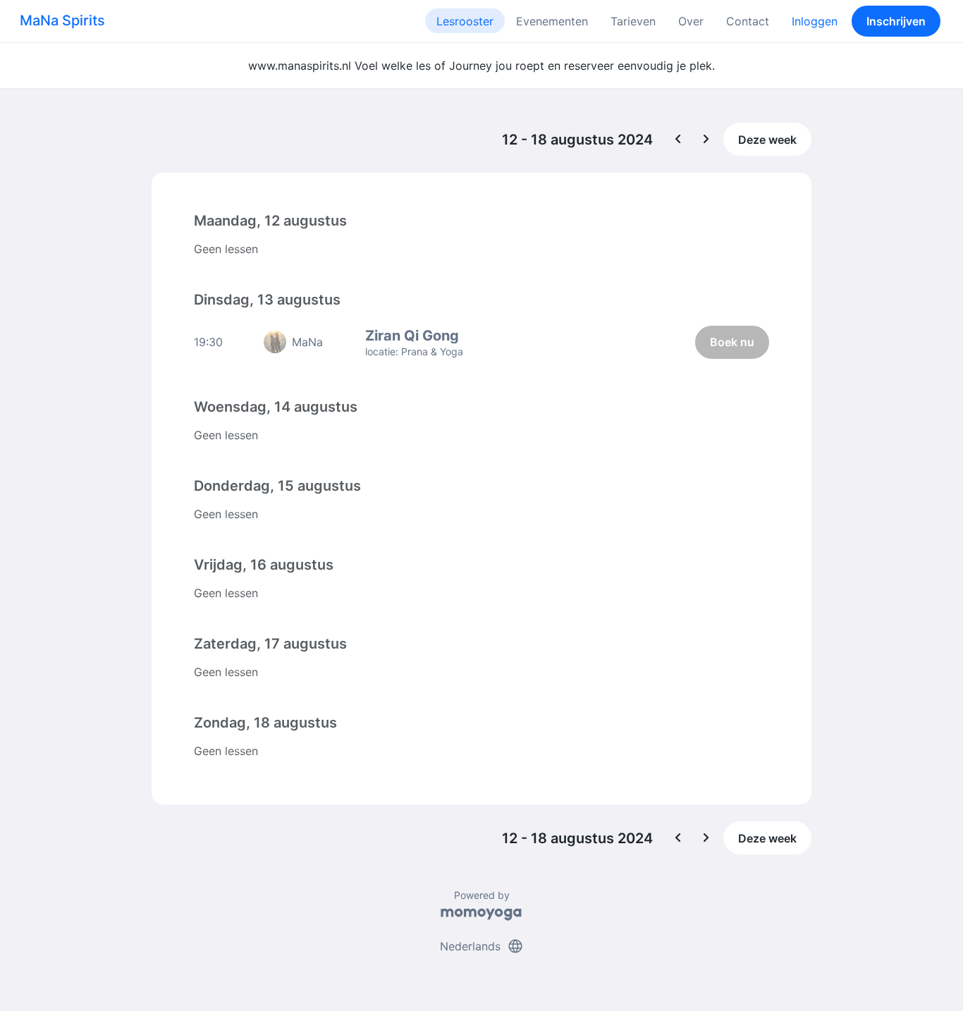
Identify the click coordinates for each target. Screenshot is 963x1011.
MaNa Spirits (62, 20)
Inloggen (815, 21)
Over (691, 21)
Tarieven (633, 21)
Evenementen (552, 21)
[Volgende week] (706, 139)
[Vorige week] (678, 139)
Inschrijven (896, 21)
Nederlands (482, 946)
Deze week (767, 140)
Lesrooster (464, 21)
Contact (747, 21)
